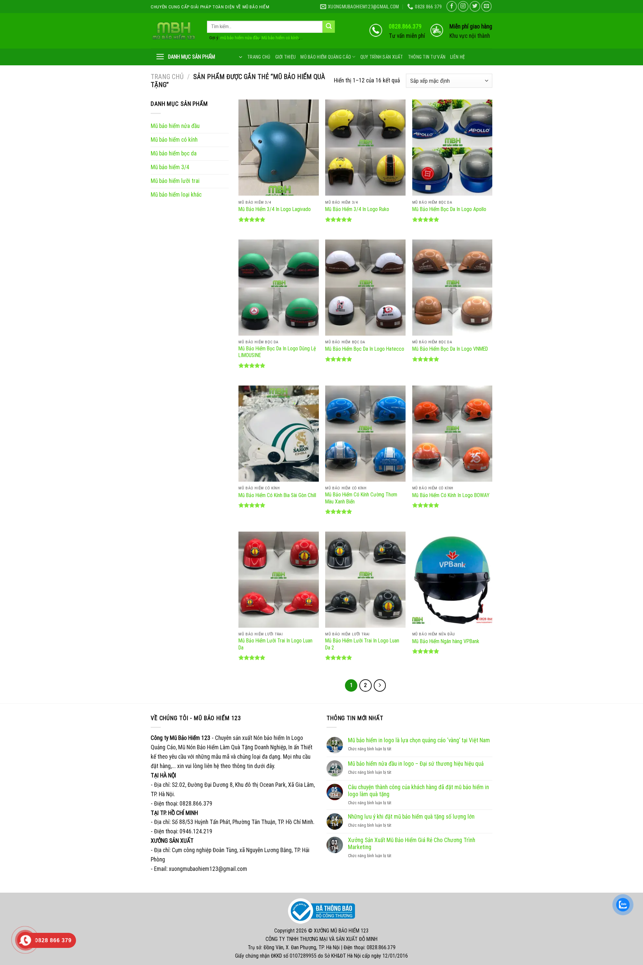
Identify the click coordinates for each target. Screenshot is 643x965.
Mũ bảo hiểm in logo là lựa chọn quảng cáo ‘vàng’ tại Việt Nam (419, 740)
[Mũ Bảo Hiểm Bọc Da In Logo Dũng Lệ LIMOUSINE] (278, 287)
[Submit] (329, 26)
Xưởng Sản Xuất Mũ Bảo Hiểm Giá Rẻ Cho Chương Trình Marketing (411, 843)
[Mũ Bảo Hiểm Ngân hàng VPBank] (452, 580)
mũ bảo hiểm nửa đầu (240, 37)
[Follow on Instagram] (463, 6)
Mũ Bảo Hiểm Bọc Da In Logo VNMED (450, 349)
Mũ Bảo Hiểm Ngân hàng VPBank (445, 641)
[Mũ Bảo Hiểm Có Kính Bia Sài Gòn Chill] (278, 434)
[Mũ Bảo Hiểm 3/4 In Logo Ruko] (365, 147)
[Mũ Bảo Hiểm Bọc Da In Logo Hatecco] (365, 287)
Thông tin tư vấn (426, 57)
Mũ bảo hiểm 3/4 (170, 167)
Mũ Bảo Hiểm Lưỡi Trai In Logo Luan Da (275, 643)
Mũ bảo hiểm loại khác (176, 194)
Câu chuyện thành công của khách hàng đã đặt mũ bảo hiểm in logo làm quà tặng (418, 791)
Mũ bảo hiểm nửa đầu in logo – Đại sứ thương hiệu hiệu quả (416, 763)
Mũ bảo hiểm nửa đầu (175, 126)
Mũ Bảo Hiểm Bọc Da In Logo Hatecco (364, 349)
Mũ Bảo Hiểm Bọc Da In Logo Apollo (449, 209)
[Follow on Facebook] (451, 6)
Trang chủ (259, 57)
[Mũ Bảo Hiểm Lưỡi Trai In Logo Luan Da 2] (365, 580)
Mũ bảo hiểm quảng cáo (325, 57)
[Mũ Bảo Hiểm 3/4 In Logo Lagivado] (278, 147)
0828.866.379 (405, 26)
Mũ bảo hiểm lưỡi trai (175, 181)
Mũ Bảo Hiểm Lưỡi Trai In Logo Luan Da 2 (362, 643)
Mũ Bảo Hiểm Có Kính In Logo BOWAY (451, 495)
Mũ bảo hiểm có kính (280, 37)
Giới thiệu (285, 57)
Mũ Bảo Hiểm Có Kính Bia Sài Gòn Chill (277, 495)
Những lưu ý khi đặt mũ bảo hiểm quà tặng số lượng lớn (411, 816)
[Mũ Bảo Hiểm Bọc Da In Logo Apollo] (452, 147)
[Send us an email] (486, 6)
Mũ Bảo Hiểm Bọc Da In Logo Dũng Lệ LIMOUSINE (277, 351)
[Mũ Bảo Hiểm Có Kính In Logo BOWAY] (452, 434)
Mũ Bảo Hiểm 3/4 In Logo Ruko (357, 209)
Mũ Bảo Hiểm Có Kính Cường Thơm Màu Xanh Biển (361, 497)
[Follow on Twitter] (475, 6)
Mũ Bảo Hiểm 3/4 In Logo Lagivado (274, 209)
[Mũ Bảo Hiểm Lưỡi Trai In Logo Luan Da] (278, 580)
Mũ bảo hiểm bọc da (174, 153)
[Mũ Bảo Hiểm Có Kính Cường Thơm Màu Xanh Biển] (365, 434)
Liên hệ (457, 57)
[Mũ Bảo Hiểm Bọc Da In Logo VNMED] (452, 287)
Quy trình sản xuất (381, 57)
